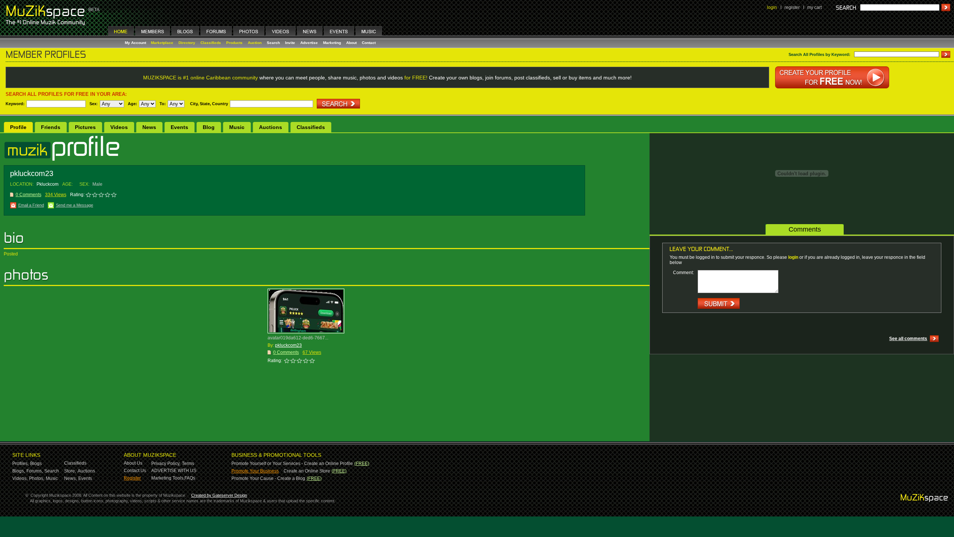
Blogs (36, 463)
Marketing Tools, (167, 478)
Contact (369, 43)
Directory (187, 43)
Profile (18, 127)
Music (236, 127)
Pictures (85, 127)
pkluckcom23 (288, 345)
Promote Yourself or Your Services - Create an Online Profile (292, 463)
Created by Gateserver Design (219, 495)
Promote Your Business (255, 471)
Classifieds (210, 43)
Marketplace (162, 43)
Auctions (270, 127)
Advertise (309, 43)
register (792, 7)
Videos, (20, 478)
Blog (209, 127)
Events (179, 127)
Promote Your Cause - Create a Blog (268, 478)
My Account (136, 43)
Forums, (34, 471)
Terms (188, 463)
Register (132, 478)
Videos (119, 127)
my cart (814, 7)
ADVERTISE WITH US (173, 470)
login (772, 7)
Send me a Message (74, 205)
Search (273, 43)
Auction (255, 43)
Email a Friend (31, 205)
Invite (290, 43)
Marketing (332, 43)
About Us (133, 463)
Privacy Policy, (165, 463)
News (149, 127)
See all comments (908, 338)
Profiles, (20, 463)
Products (234, 43)
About (351, 43)
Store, (70, 471)
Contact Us (135, 470)
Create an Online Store (307, 471)
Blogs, (18, 471)
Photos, (36, 478)
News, (70, 478)
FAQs (189, 478)
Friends (50, 127)
